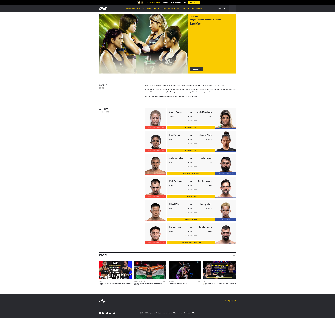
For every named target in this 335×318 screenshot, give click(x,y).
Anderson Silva (176, 158)
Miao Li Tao (174, 204)
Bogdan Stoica (205, 227)
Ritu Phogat (174, 135)
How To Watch (146, 8)
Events (155, 8)
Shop (192, 8)
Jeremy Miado (206, 204)
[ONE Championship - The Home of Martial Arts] (103, 8)
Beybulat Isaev (175, 227)
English (220, 8)
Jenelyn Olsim (206, 135)
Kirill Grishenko (176, 181)
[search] (232, 8)
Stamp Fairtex (175, 112)
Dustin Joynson (205, 181)
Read (178, 8)
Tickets (163, 8)
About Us (199, 8)
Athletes (170, 8)
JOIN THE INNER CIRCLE (133, 8)
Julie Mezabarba (204, 112)
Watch (185, 8)
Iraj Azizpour (206, 158)
